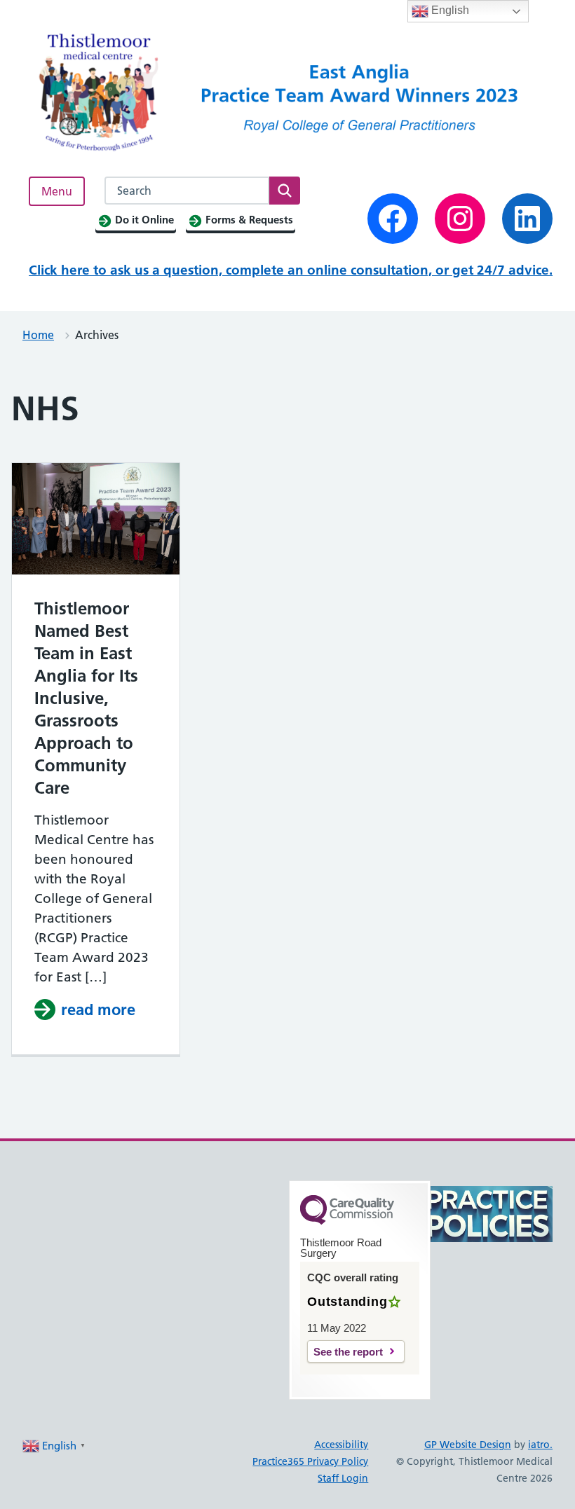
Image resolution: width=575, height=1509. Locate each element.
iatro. (540, 1444)
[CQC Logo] (347, 1221)
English (448, 10)
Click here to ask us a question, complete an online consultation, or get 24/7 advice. (291, 270)
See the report (348, 1352)
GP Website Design (467, 1444)
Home (38, 335)
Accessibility (341, 1444)
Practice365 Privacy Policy (310, 1461)
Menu (56, 191)
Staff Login (343, 1478)
